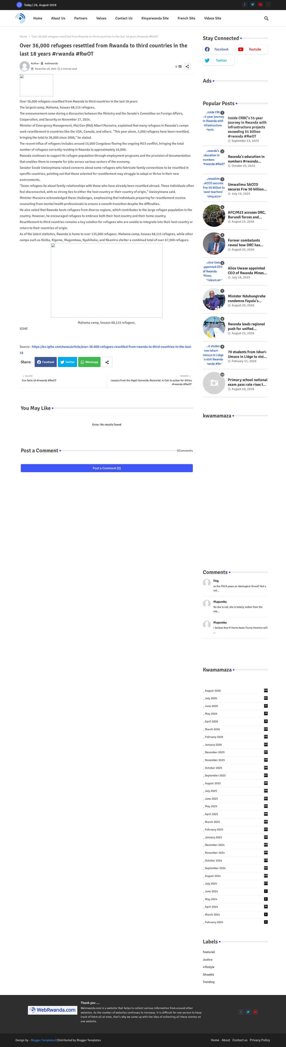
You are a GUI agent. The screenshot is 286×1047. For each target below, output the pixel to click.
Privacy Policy (260, 1040)
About (226, 1040)
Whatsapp (91, 362)
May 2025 (236, 806)
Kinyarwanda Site (155, 18)
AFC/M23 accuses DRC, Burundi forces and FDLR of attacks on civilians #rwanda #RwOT (247, 214)
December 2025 (236, 752)
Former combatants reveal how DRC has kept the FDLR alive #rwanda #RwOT (244, 242)
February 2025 (236, 829)
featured (209, 952)
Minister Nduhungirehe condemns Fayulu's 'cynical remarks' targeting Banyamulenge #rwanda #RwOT (246, 298)
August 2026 (236, 690)
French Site (186, 18)
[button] (266, 18)
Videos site (212, 18)
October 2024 (236, 860)
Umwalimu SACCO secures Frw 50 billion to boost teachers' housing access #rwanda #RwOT (246, 187)
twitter (221, 60)
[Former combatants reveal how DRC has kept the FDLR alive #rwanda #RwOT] (214, 243)
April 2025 (236, 814)
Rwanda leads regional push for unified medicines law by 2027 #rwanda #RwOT (246, 326)
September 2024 (236, 868)
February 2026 (236, 737)
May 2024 (236, 899)
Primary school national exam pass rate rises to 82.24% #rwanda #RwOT (247, 382)
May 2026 (236, 713)
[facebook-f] (245, 4)
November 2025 (236, 760)
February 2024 (236, 922)
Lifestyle (208, 967)
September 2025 (236, 775)
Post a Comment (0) (107, 468)
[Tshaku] (268, 4)
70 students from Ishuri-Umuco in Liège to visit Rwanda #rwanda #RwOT (247, 354)
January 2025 (236, 837)
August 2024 (236, 876)
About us (58, 18)
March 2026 (236, 729)
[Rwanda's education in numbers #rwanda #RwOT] (214, 160)
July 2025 (236, 791)
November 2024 (236, 853)
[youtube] (260, 4)
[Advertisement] (235, 489)
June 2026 (236, 706)
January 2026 (236, 745)
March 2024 (236, 914)
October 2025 (236, 768)
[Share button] (107, 362)
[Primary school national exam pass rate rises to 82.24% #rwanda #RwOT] (214, 383)
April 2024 (236, 907)
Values (101, 18)
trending (208, 982)
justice (207, 959)
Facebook (48, 362)
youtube (255, 49)
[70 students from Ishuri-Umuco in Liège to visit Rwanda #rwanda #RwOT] (214, 355)
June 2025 (236, 799)
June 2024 (236, 891)
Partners (80, 18)
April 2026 (236, 721)
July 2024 (236, 883)
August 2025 (236, 783)
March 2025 (236, 822)
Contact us (123, 18)
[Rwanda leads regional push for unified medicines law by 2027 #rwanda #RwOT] (214, 327)
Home (37, 18)
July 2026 (236, 698)
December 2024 (236, 845)
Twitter (70, 362)
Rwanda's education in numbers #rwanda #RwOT (246, 159)
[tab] (38, 18)
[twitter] (252, 4)
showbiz (208, 974)
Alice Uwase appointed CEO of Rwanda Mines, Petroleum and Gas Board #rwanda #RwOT (247, 270)
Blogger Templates (43, 1040)
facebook (221, 49)
